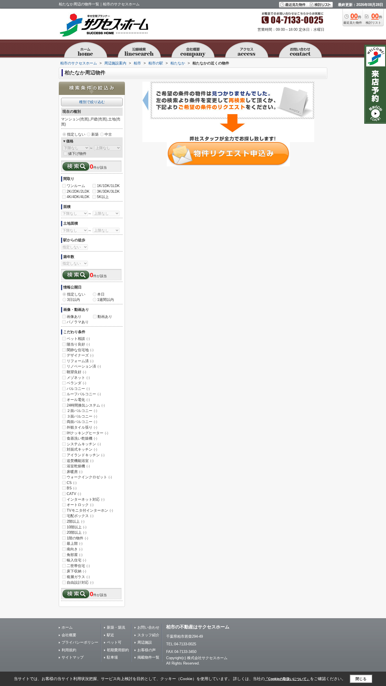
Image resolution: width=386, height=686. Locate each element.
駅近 (110, 635)
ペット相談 (78, 339)
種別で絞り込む (92, 102)
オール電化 (78, 400)
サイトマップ (73, 657)
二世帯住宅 (78, 566)
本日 (101, 294)
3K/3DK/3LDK (108, 191)
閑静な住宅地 (80, 350)
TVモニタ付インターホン (90, 510)
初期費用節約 (118, 650)
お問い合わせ (148, 627)
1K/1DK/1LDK (108, 186)
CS (72, 483)
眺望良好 (76, 372)
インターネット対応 (86, 499)
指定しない (76, 134)
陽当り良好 (78, 344)
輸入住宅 (76, 560)
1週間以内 (105, 300)
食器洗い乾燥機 (82, 438)
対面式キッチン (82, 449)
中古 (108, 134)
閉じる (361, 679)
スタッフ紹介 (148, 635)
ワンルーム (76, 186)
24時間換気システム (86, 405)
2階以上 (75, 521)
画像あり (74, 316)
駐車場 (112, 657)
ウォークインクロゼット (89, 477)
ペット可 (114, 642)
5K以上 (103, 197)
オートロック (80, 505)
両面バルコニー (82, 422)
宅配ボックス (80, 516)
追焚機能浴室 (80, 461)
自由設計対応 (80, 582)
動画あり (104, 316)
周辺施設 (144, 642)
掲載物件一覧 (148, 657)
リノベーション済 (84, 366)
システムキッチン (84, 444)
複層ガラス (78, 577)
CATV (74, 494)
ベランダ (76, 383)
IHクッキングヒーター (87, 433)
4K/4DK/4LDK (78, 197)
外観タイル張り (82, 427)
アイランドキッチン (86, 455)
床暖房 (75, 472)
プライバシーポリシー (80, 642)
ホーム (67, 627)
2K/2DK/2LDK (78, 191)
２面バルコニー (82, 411)
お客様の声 (146, 650)
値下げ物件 (77, 153)
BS (72, 488)
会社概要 (69, 635)
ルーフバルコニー (84, 394)
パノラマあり (78, 322)
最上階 (75, 543)
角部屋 (75, 555)
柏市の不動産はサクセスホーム (197, 626)
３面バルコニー (82, 416)
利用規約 (69, 650)
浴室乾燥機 (78, 466)
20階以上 (76, 532)
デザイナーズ (80, 355)
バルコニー (78, 389)
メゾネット (78, 377)
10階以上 (76, 527)
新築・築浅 (116, 627)
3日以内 (73, 300)
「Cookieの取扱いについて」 (287, 679)
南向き (75, 549)
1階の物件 (77, 538)
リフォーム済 (80, 361)
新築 (95, 134)
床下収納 (76, 571)
